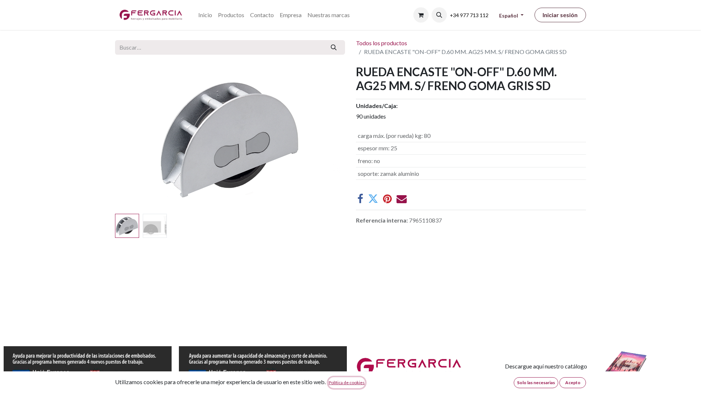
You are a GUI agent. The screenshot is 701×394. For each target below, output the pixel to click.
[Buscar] (334, 47)
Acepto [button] (573, 382)
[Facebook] (360, 199)
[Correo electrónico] (402, 199)
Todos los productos (381, 42)
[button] (439, 15)
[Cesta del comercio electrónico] (421, 15)
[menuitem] (205, 15)
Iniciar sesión (560, 14)
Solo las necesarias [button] (536, 382)
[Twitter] (373, 199)
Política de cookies (347, 382)
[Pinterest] (387, 199)
